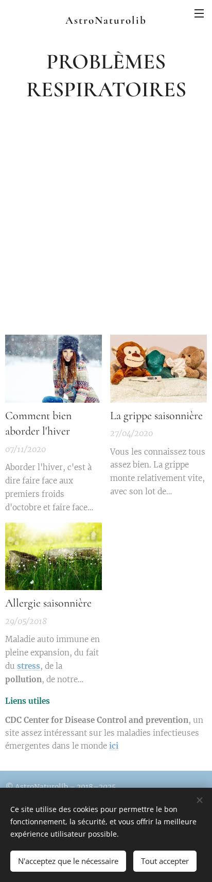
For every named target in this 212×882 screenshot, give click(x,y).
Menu (199, 13)
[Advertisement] (106, 218)
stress (28, 666)
